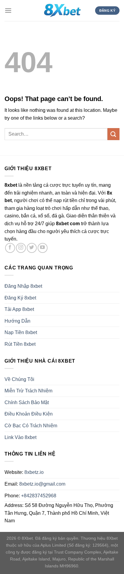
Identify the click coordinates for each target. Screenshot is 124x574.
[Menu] (8, 10)
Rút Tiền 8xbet (20, 344)
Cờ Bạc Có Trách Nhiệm (31, 425)
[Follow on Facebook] (10, 248)
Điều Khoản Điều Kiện (29, 413)
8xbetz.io (34, 472)
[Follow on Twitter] (32, 248)
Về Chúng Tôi (19, 379)
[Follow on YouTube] (43, 248)
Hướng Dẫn (17, 321)
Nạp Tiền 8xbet (21, 332)
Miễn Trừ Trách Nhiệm (28, 390)
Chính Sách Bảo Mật (27, 402)
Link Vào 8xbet (20, 437)
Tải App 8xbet (19, 309)
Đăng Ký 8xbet (20, 297)
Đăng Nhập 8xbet (23, 286)
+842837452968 (38, 495)
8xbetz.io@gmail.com (42, 484)
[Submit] (113, 134)
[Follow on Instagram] (21, 248)
